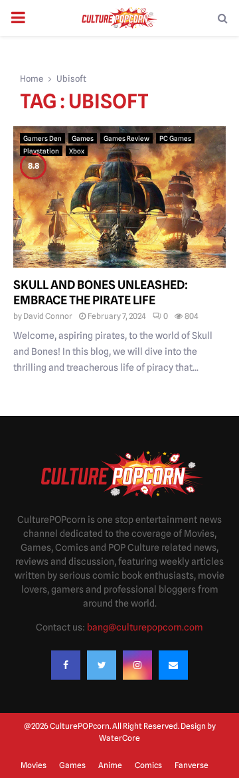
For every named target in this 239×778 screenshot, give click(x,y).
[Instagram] (137, 665)
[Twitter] (101, 665)
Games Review (126, 138)
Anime (110, 765)
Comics (148, 765)
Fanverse (191, 765)
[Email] (173, 665)
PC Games (175, 138)
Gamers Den (42, 138)
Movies (33, 765)
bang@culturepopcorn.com (145, 627)
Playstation (41, 151)
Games (83, 138)
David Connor (47, 316)
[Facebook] (65, 665)
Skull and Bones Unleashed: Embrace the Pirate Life (100, 292)
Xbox (76, 151)
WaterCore (119, 738)
